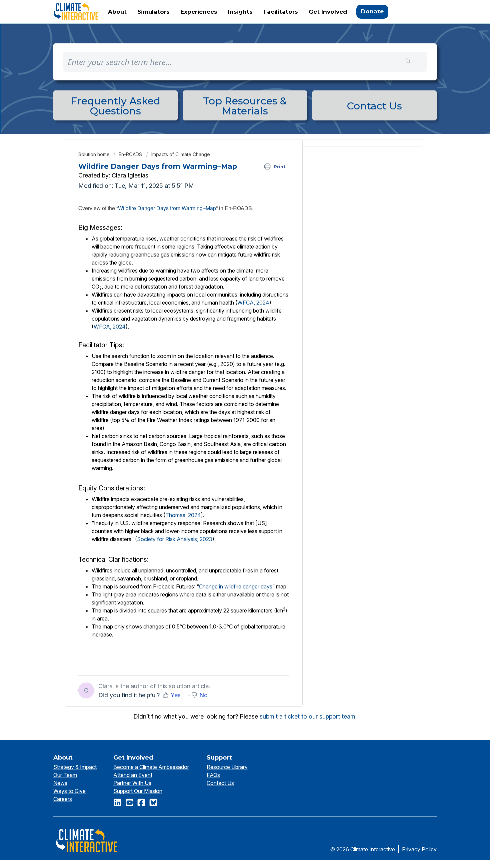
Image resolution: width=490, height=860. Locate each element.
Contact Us (220, 783)
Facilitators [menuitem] (280, 11)
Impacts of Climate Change (180, 154)
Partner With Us (132, 783)
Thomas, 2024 (183, 515)
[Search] (408, 62)
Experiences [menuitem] (198, 11)
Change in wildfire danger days (235, 586)
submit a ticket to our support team (307, 716)
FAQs (213, 775)
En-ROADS (130, 154)
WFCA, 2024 (253, 302)
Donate (372, 11)
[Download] (232, 352)
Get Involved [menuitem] (328, 11)
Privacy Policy (419, 849)
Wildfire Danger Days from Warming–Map (167, 208)
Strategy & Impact (75, 767)
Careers (62, 799)
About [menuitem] (117, 11)
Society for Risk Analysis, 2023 (174, 539)
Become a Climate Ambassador (151, 767)
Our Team (65, 775)
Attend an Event (132, 775)
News (60, 783)
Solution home (94, 154)
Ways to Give (69, 791)
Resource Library (227, 767)
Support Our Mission (137, 791)
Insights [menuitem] (240, 11)
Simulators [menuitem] (153, 11)
